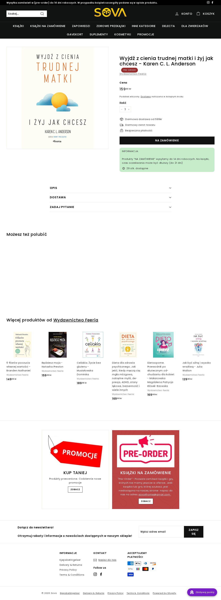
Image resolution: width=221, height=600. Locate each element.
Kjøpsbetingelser (70, 560)
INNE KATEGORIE (143, 26)
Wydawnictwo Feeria (133, 73)
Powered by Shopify (164, 593)
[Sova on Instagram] (95, 574)
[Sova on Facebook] (101, 574)
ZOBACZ (75, 489)
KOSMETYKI (122, 34)
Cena (123, 83)
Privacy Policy (68, 569)
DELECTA (168, 26)
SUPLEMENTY (99, 34)
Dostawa (146, 96)
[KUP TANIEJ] (75, 451)
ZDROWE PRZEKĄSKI (110, 26)
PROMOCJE (145, 34)
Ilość (123, 103)
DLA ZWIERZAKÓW (195, 26)
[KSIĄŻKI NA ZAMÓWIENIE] (145, 451)
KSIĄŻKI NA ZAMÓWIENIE (47, 26)
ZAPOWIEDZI (81, 26)
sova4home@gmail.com (154, 494)
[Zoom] (58, 98)
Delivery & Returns (71, 565)
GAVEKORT (75, 34)
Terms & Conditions (72, 574)
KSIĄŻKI (18, 26)
